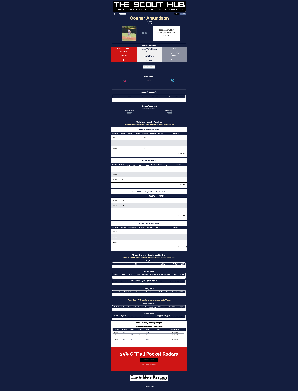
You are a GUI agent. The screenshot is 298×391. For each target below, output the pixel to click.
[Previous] (179, 153)
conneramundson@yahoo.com (149, 49)
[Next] (186, 153)
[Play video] (166, 33)
